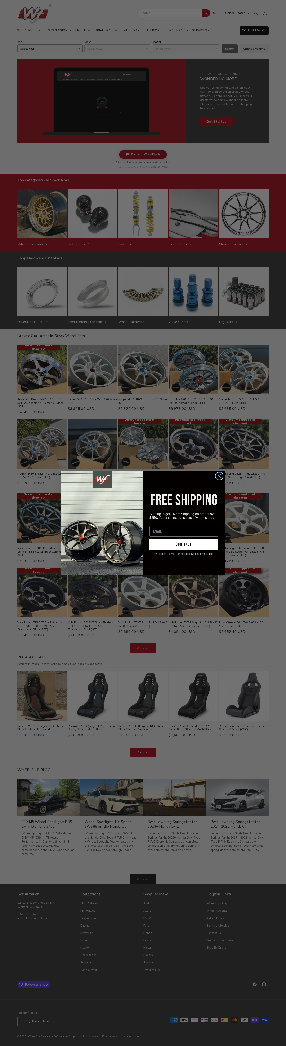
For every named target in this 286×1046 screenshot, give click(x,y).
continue (184, 544)
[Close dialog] (219, 476)
